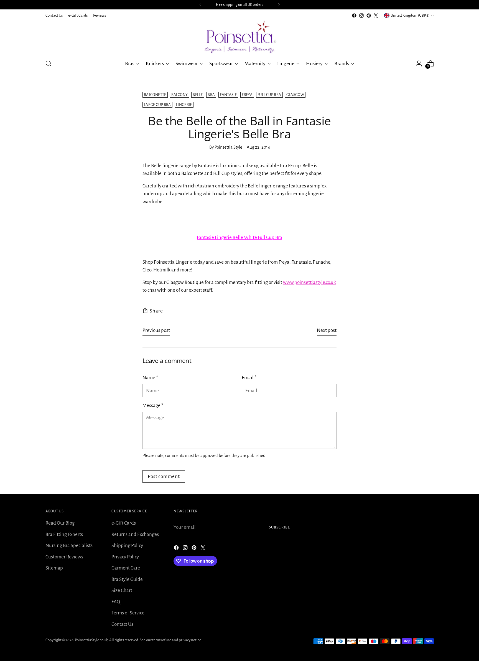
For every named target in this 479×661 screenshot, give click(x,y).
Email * (249, 377)
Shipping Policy (127, 545)
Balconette (155, 95)
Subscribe (279, 527)
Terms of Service (127, 613)
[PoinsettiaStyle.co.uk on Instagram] (361, 15)
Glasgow (295, 95)
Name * (150, 377)
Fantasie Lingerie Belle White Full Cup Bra (239, 237)
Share (156, 311)
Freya (247, 95)
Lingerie (184, 105)
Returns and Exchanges (135, 534)
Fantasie (228, 95)
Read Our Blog (60, 523)
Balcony (179, 95)
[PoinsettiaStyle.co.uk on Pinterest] (368, 15)
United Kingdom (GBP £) (410, 15)
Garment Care (125, 568)
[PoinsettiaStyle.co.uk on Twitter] (375, 15)
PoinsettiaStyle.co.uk (91, 640)
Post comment (164, 476)
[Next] (279, 4)
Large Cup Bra (157, 105)
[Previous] (200, 4)
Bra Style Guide (127, 579)
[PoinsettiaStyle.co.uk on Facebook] (354, 15)
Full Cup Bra (269, 95)
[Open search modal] (48, 63)
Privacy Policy (125, 557)
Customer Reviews (64, 557)
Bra (211, 95)
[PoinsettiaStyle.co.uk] (239, 36)
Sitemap (54, 568)
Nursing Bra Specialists (69, 545)
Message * (152, 405)
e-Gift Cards (123, 523)
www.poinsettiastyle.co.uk (309, 282)
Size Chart (121, 590)
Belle (198, 95)
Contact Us (122, 624)
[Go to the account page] (418, 63)
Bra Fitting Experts (64, 534)
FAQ (115, 601)
